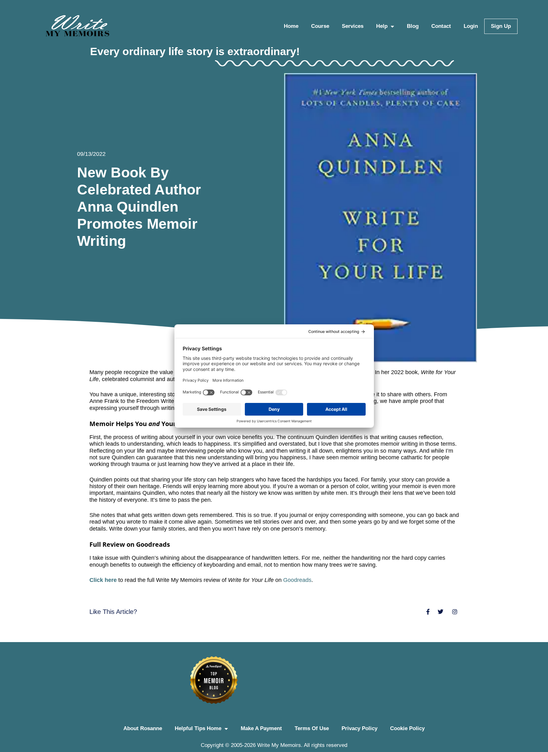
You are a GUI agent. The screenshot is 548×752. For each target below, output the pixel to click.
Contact (441, 26)
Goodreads (297, 580)
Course (320, 26)
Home (291, 26)
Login (471, 26)
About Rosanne (142, 728)
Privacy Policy (359, 728)
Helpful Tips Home (198, 728)
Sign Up (501, 26)
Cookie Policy (407, 728)
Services (352, 26)
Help (382, 26)
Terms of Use (312, 728)
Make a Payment (261, 728)
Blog (413, 26)
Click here (103, 580)
